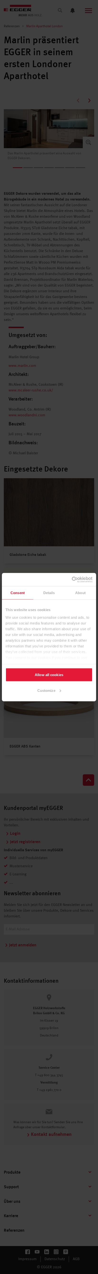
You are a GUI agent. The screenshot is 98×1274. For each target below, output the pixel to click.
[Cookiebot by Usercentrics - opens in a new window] (72, 579)
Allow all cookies (49, 675)
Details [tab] (49, 593)
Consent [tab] (17, 593)
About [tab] (80, 593)
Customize (46, 690)
